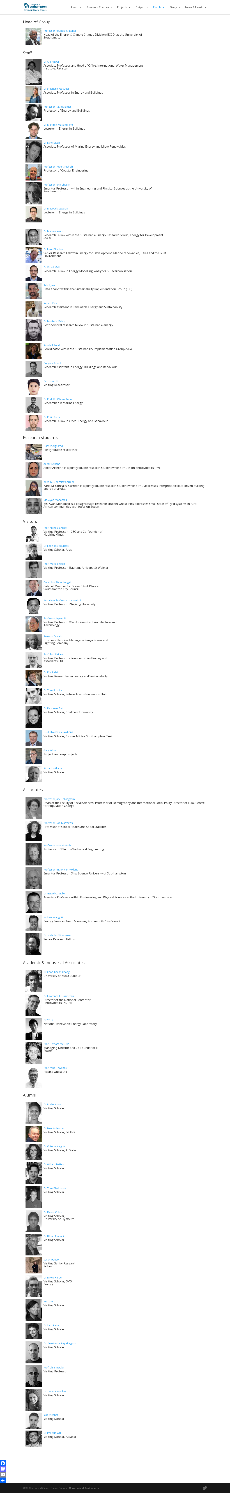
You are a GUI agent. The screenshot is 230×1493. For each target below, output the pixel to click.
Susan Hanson (51, 1259)
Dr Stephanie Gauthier (56, 88)
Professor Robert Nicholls (58, 166)
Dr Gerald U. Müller (54, 893)
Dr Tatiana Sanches (54, 1391)
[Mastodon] (115, 1469)
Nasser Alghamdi (53, 446)
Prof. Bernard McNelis (56, 1044)
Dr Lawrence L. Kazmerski (58, 996)
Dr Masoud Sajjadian (55, 208)
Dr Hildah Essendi (53, 1236)
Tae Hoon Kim (51, 381)
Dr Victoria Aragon (54, 1146)
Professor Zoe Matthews (58, 823)
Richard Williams (52, 768)
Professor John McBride (57, 845)
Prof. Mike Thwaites (55, 1068)
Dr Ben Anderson (53, 1128)
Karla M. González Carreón (59, 482)
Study (173, 7)
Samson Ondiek (52, 636)
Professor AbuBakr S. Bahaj (59, 30)
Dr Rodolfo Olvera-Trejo (57, 399)
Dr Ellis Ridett (51, 672)
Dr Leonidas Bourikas (56, 545)
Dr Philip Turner (52, 417)
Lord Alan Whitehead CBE (58, 732)
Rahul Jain (49, 285)
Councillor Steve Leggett (57, 582)
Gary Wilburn (50, 750)
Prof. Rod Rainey (53, 654)
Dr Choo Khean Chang (56, 972)
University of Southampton (84, 1488)
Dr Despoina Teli (53, 708)
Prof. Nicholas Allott (55, 527)
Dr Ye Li (48, 1020)
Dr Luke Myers (52, 142)
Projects (122, 7)
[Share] (115, 1480)
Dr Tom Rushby (52, 690)
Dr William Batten (53, 1164)
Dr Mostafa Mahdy (54, 321)
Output (140, 7)
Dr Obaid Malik (52, 267)
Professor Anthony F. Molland (60, 869)
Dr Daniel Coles (52, 1212)
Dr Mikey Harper (53, 1277)
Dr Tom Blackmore (54, 1188)
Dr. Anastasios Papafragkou (59, 1343)
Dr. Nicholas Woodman (57, 935)
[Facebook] (115, 1463)
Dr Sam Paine (51, 1325)
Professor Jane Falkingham (59, 799)
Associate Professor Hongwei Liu (62, 600)
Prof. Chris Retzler (53, 1367)
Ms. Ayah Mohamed (55, 500)
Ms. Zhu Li (49, 1301)
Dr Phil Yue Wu (52, 1433)
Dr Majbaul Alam (53, 231)
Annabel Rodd (51, 345)
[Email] (115, 1475)
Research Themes (98, 7)
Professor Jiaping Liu (55, 618)
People (157, 7)
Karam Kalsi (50, 303)
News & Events (194, 7)
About (75, 7)
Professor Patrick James (57, 106)
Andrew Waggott (53, 917)
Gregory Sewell (52, 363)
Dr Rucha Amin (52, 1104)
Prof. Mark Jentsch (54, 563)
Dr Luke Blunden (53, 249)
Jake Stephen (51, 1415)
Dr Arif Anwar (51, 61)
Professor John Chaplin (56, 184)
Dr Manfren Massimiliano (58, 124)
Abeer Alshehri (51, 464)
